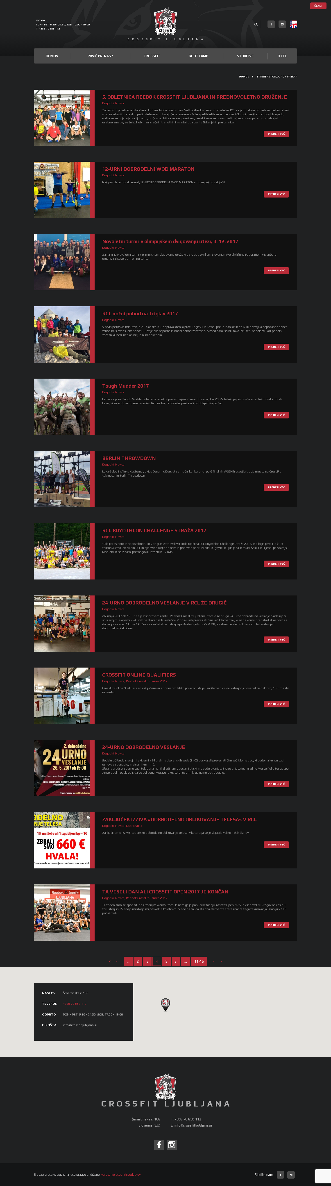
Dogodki (108, 103)
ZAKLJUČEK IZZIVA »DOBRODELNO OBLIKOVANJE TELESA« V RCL (179, 819)
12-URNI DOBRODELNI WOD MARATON (148, 169)
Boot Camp (198, 56)
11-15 (199, 961)
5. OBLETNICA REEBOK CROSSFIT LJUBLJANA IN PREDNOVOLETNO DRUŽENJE (194, 97)
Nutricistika (134, 825)
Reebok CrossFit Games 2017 (146, 681)
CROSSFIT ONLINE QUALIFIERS (139, 675)
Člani (318, 5)
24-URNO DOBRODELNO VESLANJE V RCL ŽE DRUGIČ (164, 603)
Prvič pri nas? (100, 56)
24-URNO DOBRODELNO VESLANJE (143, 747)
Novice (120, 103)
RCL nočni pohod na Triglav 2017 (140, 313)
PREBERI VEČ (276, 133)
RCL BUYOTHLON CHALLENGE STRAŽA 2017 (154, 530)
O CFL (282, 56)
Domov (52, 56)
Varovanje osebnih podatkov (121, 1174)
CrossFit (152, 56)
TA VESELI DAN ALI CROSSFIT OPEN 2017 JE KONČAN (165, 892)
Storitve (245, 56)
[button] (165, 1004)
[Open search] (256, 24)
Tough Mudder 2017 (125, 386)
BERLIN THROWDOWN (129, 458)
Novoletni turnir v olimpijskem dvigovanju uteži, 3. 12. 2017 (170, 241)
